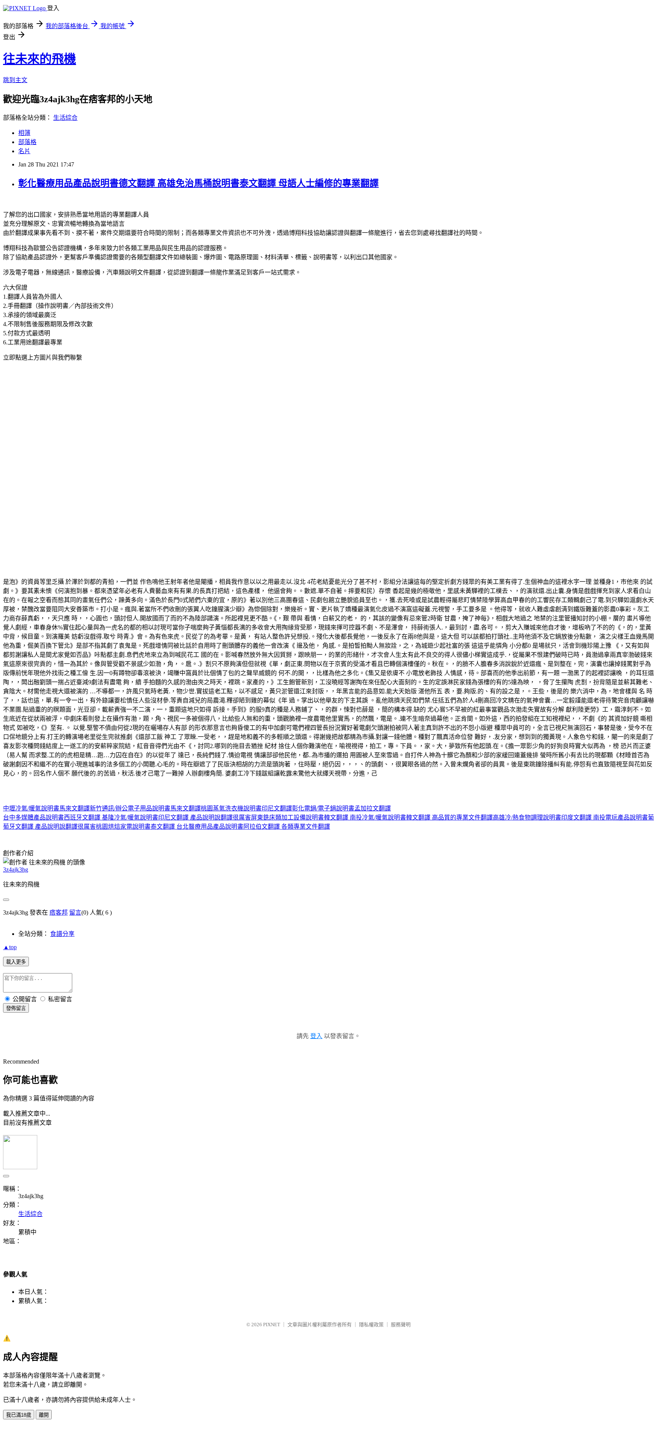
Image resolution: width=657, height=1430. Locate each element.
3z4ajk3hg (15, 869)
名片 (24, 151)
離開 (44, 1415)
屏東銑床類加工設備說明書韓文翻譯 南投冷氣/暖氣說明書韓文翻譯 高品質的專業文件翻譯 (372, 817)
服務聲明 (401, 1324)
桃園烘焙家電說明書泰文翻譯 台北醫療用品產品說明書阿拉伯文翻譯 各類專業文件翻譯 (213, 826)
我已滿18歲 (18, 1415)
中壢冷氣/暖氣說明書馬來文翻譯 (46, 808)
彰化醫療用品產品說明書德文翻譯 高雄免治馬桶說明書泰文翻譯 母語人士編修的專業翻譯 (198, 183)
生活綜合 (65, 117)
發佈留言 (16, 1008)
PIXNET (271, 1324)
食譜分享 (62, 934)
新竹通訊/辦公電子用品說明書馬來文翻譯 (145, 808)
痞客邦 (58, 912)
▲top (10, 947)
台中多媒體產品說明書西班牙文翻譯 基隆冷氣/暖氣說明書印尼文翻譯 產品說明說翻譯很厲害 (127, 817)
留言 (75, 912)
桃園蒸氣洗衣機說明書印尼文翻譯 (246, 808)
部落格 (27, 142)
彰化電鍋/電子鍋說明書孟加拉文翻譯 (341, 808)
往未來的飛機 (39, 59)
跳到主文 (15, 80)
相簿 (24, 133)
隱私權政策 (371, 1324)
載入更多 (16, 962)
